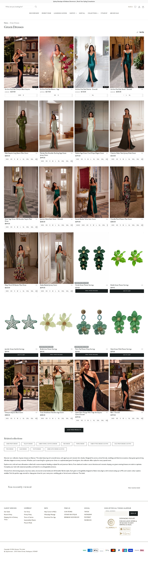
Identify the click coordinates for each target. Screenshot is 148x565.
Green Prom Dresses (12, 443)
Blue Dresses (23, 449)
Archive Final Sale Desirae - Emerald (86, 89)
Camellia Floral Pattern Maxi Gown (121, 219)
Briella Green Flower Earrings (119, 285)
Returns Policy (8, 514)
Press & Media (28, 523)
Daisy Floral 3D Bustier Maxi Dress (15, 285)
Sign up (133, 513)
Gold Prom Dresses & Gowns (122, 443)
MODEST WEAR (46, 13)
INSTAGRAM (88, 514)
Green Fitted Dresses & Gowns (99, 443)
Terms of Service (28, 517)
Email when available (91, 290)
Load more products (74, 430)
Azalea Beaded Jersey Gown (48, 285)
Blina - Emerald (115, 413)
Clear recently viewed (134, 488)
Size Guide (7, 512)
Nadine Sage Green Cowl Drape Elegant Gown (89, 153)
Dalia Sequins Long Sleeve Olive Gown (16, 153)
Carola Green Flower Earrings (84, 285)
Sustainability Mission (30, 520)
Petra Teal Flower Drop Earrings (85, 349)
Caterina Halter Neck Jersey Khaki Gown (123, 153)
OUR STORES (68, 512)
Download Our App (50, 517)
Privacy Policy (28, 514)
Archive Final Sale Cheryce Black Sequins (17, 89)
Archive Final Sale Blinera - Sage (49, 89)
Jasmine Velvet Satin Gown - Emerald (51, 219)
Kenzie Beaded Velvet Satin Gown (85, 219)
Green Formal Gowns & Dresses (48, 443)
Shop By (72, 13)
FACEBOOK (87, 520)
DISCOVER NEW (34, 13)
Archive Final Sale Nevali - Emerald (121, 89)
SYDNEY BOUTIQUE (70, 514)
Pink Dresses (9, 449)
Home (6, 23)
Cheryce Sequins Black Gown (14, 413)
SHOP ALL (82, 13)
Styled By (104, 13)
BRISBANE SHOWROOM (71, 517)
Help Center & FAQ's (50, 512)
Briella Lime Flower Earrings (48, 349)
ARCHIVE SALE (114, 13)
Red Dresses (66, 443)
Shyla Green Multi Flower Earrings (121, 349)
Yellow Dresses (28, 443)
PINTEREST (87, 517)
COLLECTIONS (92, 13)
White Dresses (37, 449)
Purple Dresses (80, 443)
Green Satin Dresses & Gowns (55, 449)
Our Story (27, 512)
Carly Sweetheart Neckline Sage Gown (52, 413)
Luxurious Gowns (60, 13)
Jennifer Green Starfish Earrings (14, 349)
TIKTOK (86, 512)
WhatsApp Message (49, 514)
